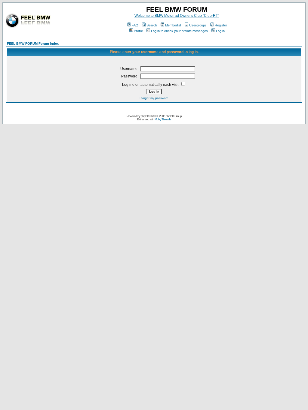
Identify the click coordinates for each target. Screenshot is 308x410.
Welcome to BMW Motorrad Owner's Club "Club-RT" (176, 16)
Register (221, 25)
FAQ (135, 25)
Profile (138, 31)
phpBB (145, 116)
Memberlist (173, 25)
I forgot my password (154, 98)
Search (151, 25)
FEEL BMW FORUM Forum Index (33, 43)
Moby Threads (163, 119)
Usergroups (198, 25)
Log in (220, 31)
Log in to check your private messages (179, 31)
